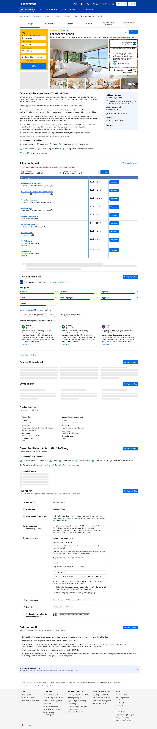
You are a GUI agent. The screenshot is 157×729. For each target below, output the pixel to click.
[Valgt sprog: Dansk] (81, 3)
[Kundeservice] (87, 3)
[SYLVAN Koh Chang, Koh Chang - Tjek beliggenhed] (51, 37)
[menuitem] (27, 9)
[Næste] (136, 59)
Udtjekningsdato (26, 48)
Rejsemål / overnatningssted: (31, 35)
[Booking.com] (28, 4)
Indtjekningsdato (26, 42)
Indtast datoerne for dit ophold (63, 712)
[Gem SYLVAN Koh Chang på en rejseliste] (126, 31)
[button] (33, 57)
